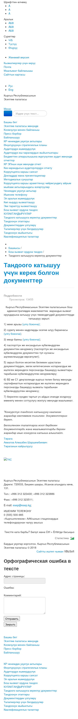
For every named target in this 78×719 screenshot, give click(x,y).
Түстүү (13, 44)
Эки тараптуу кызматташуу (20, 206)
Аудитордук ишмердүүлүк (19, 149)
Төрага (25, 440)
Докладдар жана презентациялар (24, 175)
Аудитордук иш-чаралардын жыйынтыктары (31, 152)
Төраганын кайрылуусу (18, 446)
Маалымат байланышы (18, 70)
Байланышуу (12, 137)
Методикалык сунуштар (18, 179)
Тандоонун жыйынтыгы (18, 232)
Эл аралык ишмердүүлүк (19, 198)
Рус (11, 86)
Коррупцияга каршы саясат (21, 171)
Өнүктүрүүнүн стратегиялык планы (25, 145)
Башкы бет (10, 122)
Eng (11, 89)
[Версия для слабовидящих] (4, 82)
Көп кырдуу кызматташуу (19, 202)
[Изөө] (8, 113)
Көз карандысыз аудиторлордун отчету (28, 168)
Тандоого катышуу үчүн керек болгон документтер (32, 272)
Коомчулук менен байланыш (21, 130)
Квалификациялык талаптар (21, 236)
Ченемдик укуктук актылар (20, 191)
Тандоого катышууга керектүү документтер (30, 217)
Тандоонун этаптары (17, 221)
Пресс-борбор (12, 133)
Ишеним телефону (15, 194)
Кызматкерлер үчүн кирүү (19, 63)
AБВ (11, 23)
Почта (7, 67)
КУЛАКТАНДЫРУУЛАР (17, 213)
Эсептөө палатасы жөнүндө (21, 126)
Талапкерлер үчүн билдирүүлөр (23, 229)
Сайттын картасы (14, 74)
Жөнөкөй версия (19, 57)
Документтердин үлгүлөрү (20, 225)
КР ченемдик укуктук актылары (23, 141)
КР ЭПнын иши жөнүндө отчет (22, 164)
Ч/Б (11, 40)
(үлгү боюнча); (31, 324)
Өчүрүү (13, 48)
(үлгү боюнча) (12, 333)
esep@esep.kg (22, 505)
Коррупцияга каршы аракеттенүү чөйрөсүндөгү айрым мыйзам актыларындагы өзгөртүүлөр (37, 185)
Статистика (62, 538)
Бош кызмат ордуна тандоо (21, 210)
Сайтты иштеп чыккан (50, 551)
